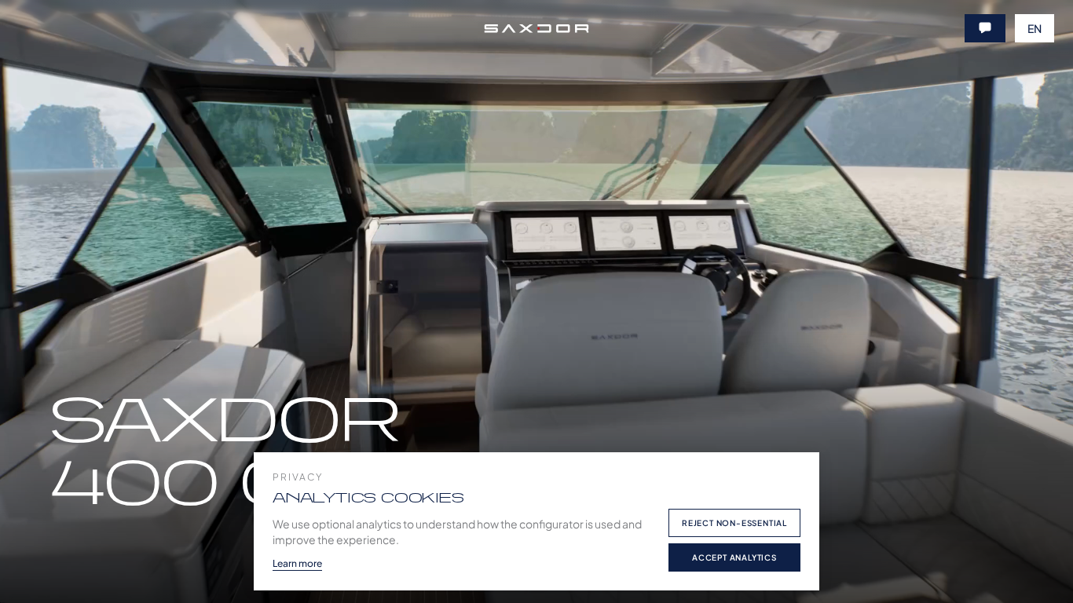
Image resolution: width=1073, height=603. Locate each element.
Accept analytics (734, 557)
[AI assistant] (985, 28)
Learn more (297, 563)
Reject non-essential (734, 523)
